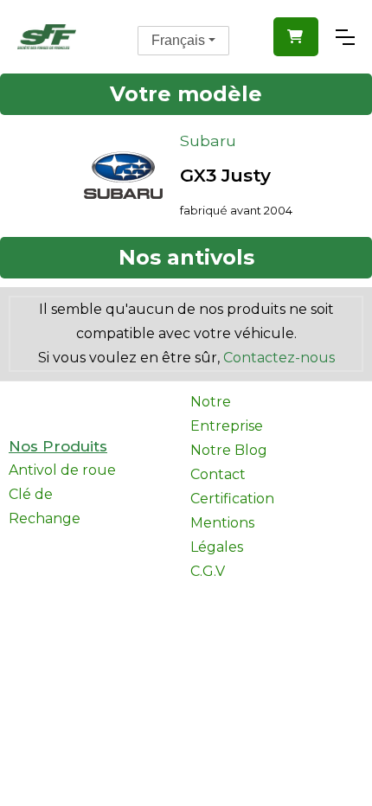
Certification (232, 498)
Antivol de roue (62, 470)
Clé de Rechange (44, 506)
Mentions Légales (222, 535)
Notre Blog (228, 450)
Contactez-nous (279, 357)
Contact (218, 474)
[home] (46, 36)
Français (178, 40)
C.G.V (207, 571)
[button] (295, 36)
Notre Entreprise (226, 413)
